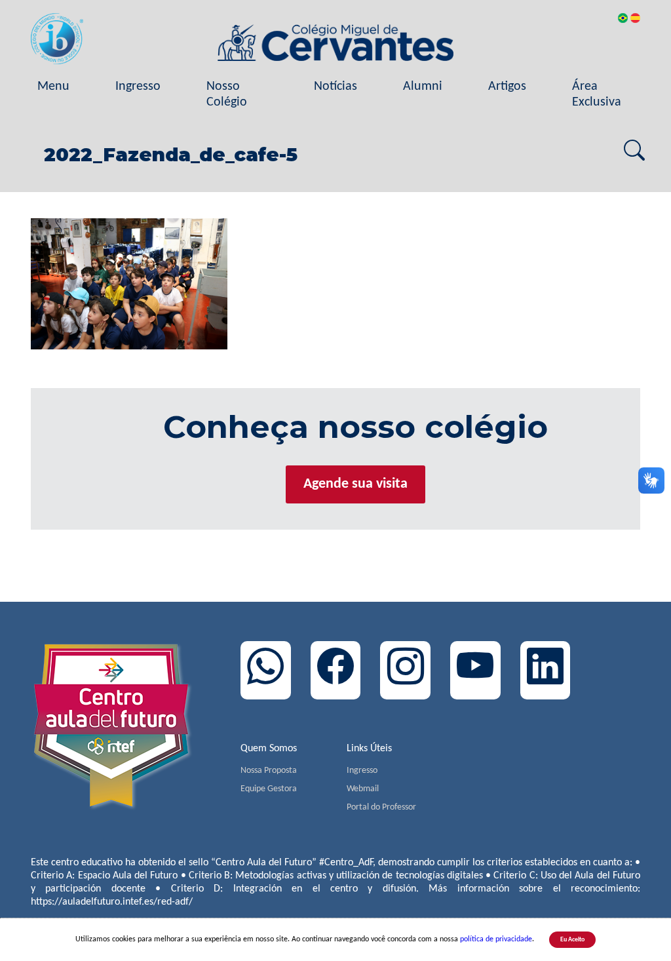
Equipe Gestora (268, 789)
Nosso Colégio (226, 94)
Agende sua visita (355, 484)
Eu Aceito (572, 939)
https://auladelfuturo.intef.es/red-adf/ (112, 902)
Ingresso (138, 86)
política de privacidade (496, 939)
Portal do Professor (381, 807)
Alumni (422, 86)
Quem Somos (268, 748)
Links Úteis (369, 748)
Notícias (335, 86)
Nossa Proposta (268, 770)
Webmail (363, 789)
